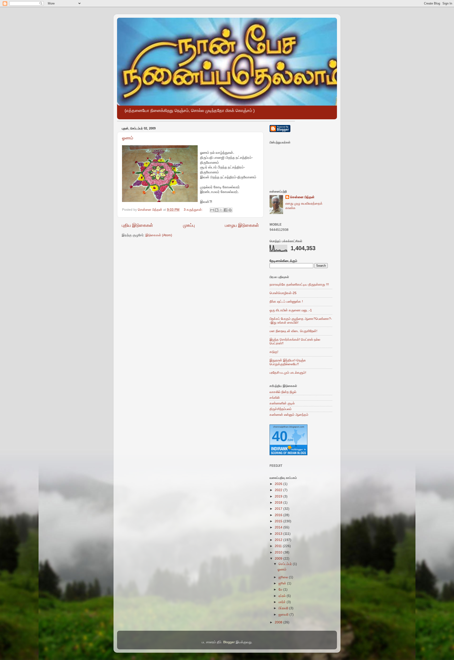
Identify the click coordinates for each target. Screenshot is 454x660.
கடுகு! (274, 352)
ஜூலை (284, 577)
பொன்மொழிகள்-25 (283, 293)
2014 (279, 527)
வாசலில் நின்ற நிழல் (283, 392)
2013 (279, 534)
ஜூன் (283, 583)
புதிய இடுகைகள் (137, 225)
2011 (279, 546)
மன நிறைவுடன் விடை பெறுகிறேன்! (293, 331)
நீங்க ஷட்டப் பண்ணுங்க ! (286, 301)
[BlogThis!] (216, 210)
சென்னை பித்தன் (302, 197)
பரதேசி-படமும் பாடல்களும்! (288, 372)
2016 (279, 515)
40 (280, 436)
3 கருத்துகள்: (194, 209)
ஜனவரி (284, 614)
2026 (279, 484)
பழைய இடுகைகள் (242, 225)
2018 (279, 502)
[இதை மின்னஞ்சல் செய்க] (212, 210)
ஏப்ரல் (283, 596)
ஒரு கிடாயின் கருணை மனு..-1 (291, 310)
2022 (279, 490)
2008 (279, 622)
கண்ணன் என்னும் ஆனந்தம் (289, 414)
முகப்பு (189, 225)
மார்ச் (283, 602)
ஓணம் (127, 138)
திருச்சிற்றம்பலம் (281, 409)
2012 (279, 540)
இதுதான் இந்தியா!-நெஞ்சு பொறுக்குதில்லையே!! (288, 362)
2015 (279, 521)
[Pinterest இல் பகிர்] (230, 210)
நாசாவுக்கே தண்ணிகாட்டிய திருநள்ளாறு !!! (299, 284)
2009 (279, 558)
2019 (279, 496)
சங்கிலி (274, 397)
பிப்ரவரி (284, 608)
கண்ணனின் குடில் (282, 403)
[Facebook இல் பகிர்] (225, 210)
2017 (279, 508)
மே (281, 589)
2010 (279, 552)
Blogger (229, 642)
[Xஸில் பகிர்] (221, 210)
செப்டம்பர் (286, 564)
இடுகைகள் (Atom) (158, 235)
